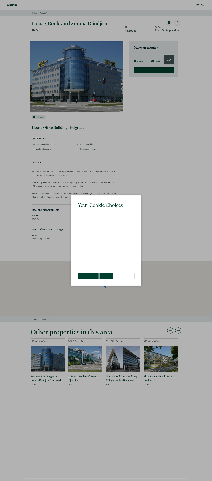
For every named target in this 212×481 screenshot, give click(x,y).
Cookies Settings (124, 272)
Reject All (106, 272)
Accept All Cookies (88, 272)
